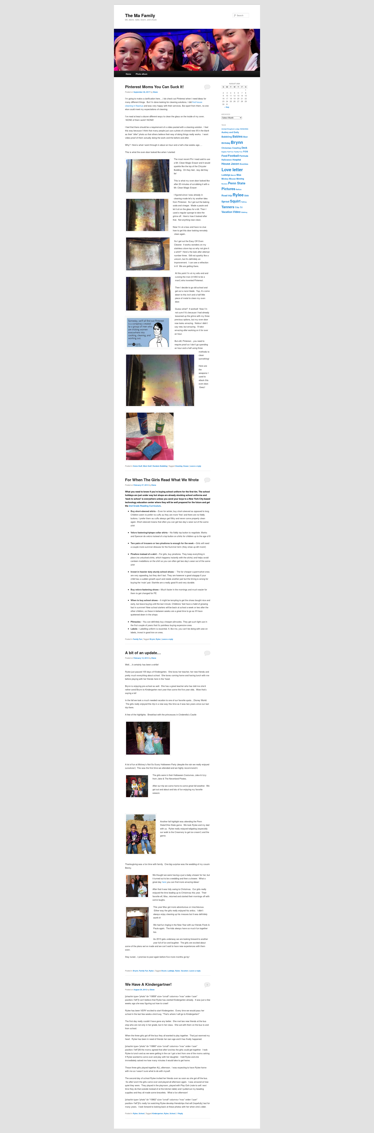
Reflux (238, 189)
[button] (147, 175)
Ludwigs (170, 970)
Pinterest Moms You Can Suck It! (154, 86)
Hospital (236, 159)
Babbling (226, 136)
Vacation (184, 970)
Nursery (224, 184)
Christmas (226, 147)
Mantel (233, 175)
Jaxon (235, 164)
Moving (240, 178)
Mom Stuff (147, 466)
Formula (243, 155)
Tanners (227, 206)
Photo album (141, 74)
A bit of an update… (143, 652)
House (186, 466)
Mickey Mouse (228, 178)
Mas (239, 174)
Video (237, 212)
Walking (244, 212)
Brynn (152, 639)
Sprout (225, 201)
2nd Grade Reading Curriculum (145, 505)
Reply (180, 1113)
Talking (244, 202)
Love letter (232, 169)
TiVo (237, 207)
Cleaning (178, 466)
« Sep (226, 107)
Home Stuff (137, 466)
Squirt (235, 201)
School (141, 1113)
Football (233, 156)
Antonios (244, 128)
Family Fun (137, 639)
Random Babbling (160, 466)
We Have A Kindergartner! (148, 984)
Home (128, 74)
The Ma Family (140, 15)
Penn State (236, 183)
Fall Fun (230, 152)
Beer (245, 136)
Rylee (158, 639)
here (164, 881)
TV (241, 207)
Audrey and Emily (230, 132)
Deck (244, 147)
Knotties (244, 163)
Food (224, 155)
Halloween (226, 159)
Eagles (224, 152)
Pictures (228, 188)
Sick (246, 195)
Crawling (236, 147)
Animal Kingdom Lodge (230, 129)
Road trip (226, 195)
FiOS (245, 151)
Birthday (225, 143)
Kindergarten (157, 1113)
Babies (237, 136)
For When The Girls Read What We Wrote (162, 479)
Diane (155, 92)
